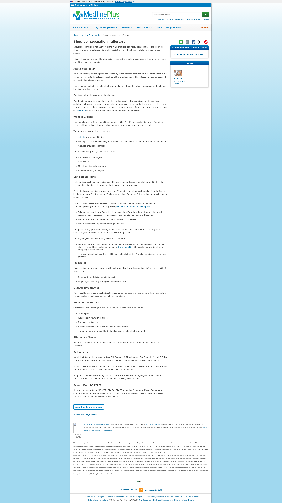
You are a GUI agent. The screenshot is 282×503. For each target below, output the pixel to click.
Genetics (127, 27)
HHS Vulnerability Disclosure (154, 497)
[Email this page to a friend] (181, 42)
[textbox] (177, 14)
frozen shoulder (125, 247)
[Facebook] (193, 42)
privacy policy (108, 430)
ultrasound (81, 110)
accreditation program (152, 424)
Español (205, 27)
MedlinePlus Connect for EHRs (176, 497)
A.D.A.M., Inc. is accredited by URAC (96, 424)
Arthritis (81, 137)
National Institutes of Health (184, 500)
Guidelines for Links (121, 497)
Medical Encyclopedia (169, 27)
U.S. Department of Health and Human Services (156, 500)
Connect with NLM (153, 490)
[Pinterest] (206, 42)
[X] (199, 42)
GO (205, 14)
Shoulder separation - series (179, 81)
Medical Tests (144, 27)
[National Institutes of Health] (73, 5)
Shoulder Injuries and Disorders (188, 54)
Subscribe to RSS (129, 490)
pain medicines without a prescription (132, 206)
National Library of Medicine (87, 5)
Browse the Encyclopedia (85, 415)
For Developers (193, 497)
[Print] (187, 42)
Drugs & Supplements (105, 27)
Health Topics (80, 27)
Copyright (100, 497)
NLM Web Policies (89, 497)
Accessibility (109, 497)
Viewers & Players (136, 497)
